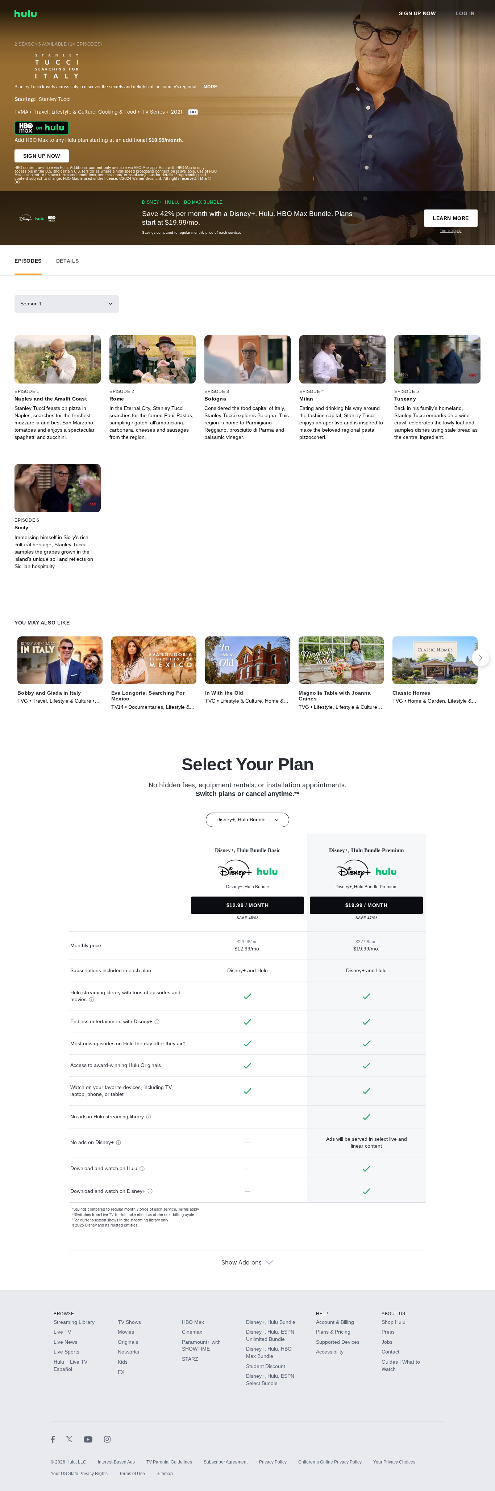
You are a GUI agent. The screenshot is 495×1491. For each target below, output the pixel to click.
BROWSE (64, 1313)
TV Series (153, 112)
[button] (28, 259)
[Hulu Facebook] (58, 1439)
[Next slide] (480, 657)
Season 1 (31, 303)
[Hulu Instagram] (107, 1439)
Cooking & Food (117, 112)
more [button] (210, 86)
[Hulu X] (75, 1439)
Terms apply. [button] (189, 1209)
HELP (322, 1313)
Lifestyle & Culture (73, 112)
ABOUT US (393, 1313)
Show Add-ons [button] (241, 1263)
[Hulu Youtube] (94, 1439)
